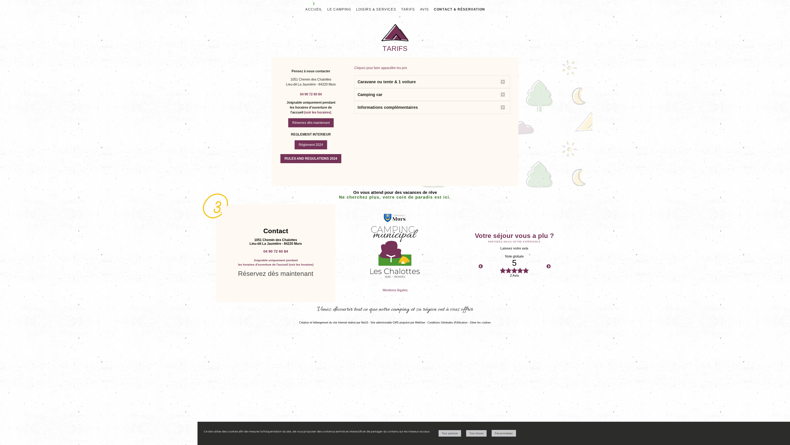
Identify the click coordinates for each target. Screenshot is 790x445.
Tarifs (408, 9)
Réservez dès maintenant (311, 122)
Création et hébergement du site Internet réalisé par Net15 (333, 322)
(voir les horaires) (317, 112)
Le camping (339, 9)
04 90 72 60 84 (311, 94)
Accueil (313, 9)
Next (548, 266)
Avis (424, 9)
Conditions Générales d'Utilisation (447, 322)
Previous (480, 266)
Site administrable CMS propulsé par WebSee (398, 322)
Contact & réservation (459, 9)
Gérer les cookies (480, 322)
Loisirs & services (376, 9)
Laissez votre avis (514, 248)
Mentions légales (395, 290)
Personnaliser (504, 433)
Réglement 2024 (311, 144)
